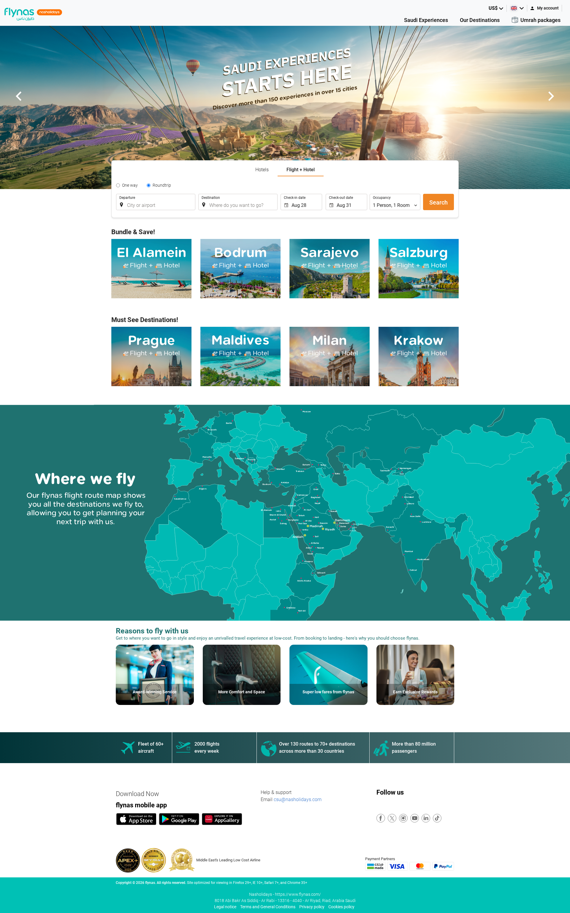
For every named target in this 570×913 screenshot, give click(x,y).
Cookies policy (341, 906)
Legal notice (225, 906)
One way (130, 185)
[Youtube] (414, 818)
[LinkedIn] (426, 818)
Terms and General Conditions (267, 906)
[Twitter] (392, 818)
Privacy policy (311, 906)
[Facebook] (381, 818)
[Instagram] (403, 818)
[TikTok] (437, 818)
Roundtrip (162, 185)
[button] (496, 8)
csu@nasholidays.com (298, 799)
